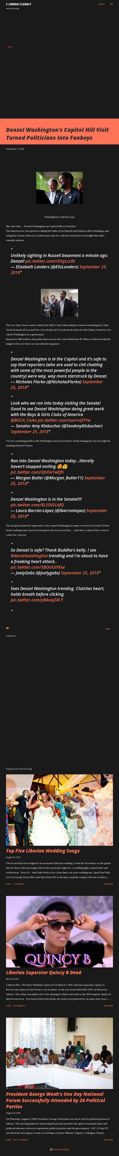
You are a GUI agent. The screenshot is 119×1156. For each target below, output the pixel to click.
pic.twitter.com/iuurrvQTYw (64, 420)
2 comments (18, 884)
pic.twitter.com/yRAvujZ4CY (37, 600)
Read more (108, 884)
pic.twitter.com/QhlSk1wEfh (37, 472)
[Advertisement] (59, 27)
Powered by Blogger (61, 1149)
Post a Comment (20, 1140)
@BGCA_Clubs (24, 420)
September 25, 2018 (30, 431)
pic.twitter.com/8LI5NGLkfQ (37, 505)
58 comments (19, 1006)
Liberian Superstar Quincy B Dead (43, 972)
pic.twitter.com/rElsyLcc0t (50, 261)
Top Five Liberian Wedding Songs (43, 850)
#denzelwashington (29, 556)
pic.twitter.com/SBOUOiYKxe (38, 567)
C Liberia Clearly (18, 4)
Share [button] (107, 629)
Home (9, 47)
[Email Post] (7, 629)
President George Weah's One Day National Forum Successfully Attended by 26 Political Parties (55, 1100)
